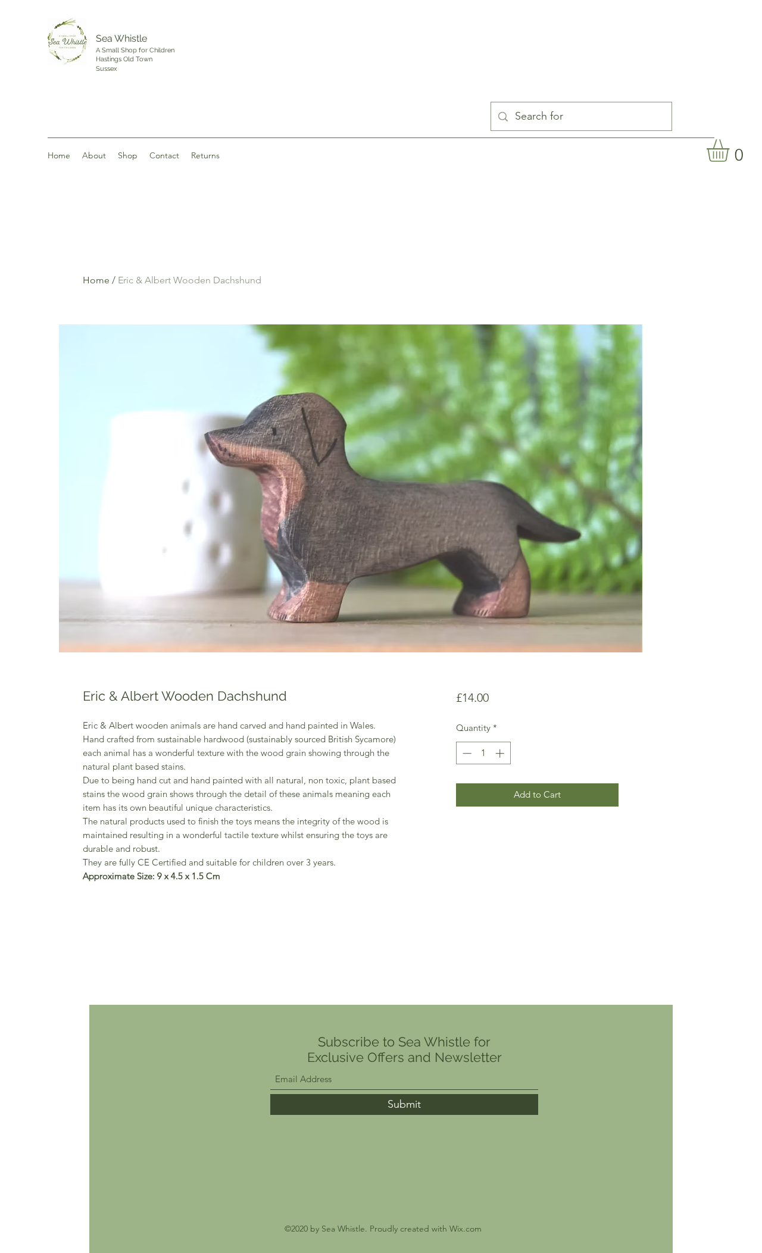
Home (96, 280)
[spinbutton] (483, 753)
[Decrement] (466, 753)
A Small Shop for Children (136, 50)
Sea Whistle (121, 38)
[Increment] (501, 753)
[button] (731, 150)
